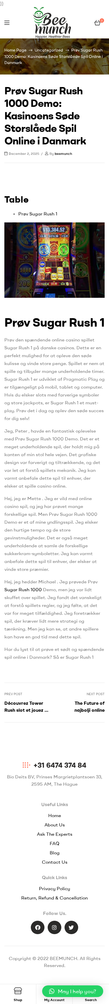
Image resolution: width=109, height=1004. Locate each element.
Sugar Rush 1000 (23, 589)
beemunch (63, 153)
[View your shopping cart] (97, 22)
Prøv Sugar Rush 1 (37, 214)
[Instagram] (54, 927)
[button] (72, 991)
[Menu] (6, 23)
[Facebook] (37, 927)
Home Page (15, 50)
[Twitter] (71, 927)
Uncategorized (49, 50)
